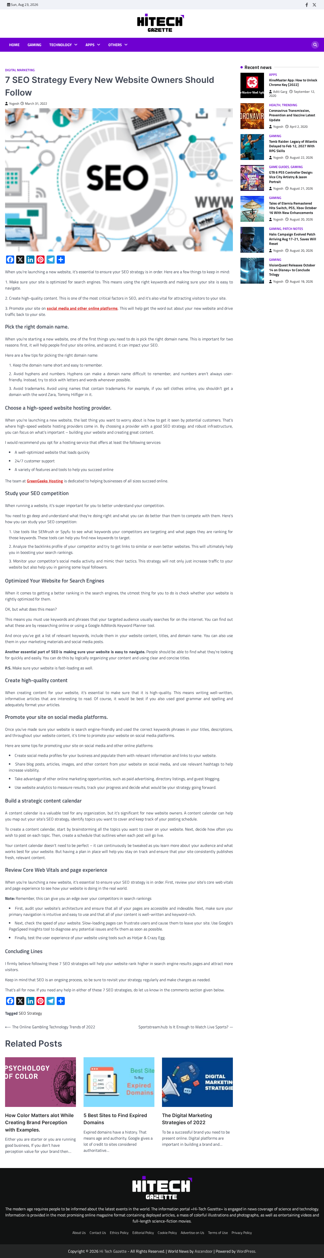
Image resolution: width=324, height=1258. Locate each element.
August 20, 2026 (301, 219)
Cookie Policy (167, 1232)
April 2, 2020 (299, 126)
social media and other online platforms (82, 308)
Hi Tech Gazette (113, 1251)
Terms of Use (218, 1232)
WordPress (246, 1251)
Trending (289, 105)
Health (274, 105)
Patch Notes (293, 229)
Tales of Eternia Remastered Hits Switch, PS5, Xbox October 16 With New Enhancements (293, 207)
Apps (90, 45)
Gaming (34, 45)
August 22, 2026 (301, 157)
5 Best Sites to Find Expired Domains (115, 1119)
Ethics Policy (119, 1232)
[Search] (315, 45)
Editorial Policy (143, 1232)
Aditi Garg (280, 91)
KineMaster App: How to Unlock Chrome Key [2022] (293, 82)
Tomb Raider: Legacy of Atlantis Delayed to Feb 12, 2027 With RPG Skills (293, 146)
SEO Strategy (30, 1013)
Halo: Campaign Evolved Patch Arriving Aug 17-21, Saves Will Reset (292, 239)
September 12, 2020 (292, 93)
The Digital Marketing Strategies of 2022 (187, 1119)
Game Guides (279, 167)
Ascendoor (204, 1251)
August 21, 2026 (301, 188)
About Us (79, 1232)
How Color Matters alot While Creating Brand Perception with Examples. (39, 1123)
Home (14, 45)
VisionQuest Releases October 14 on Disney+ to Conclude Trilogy (292, 270)
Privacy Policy (242, 1232)
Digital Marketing (20, 70)
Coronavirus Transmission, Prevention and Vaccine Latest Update (292, 115)
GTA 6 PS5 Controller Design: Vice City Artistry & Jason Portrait (291, 177)
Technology (60, 45)
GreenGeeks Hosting (45, 481)
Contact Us (98, 1232)
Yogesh (14, 103)
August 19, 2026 (301, 281)
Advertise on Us (192, 1232)
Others (115, 45)
